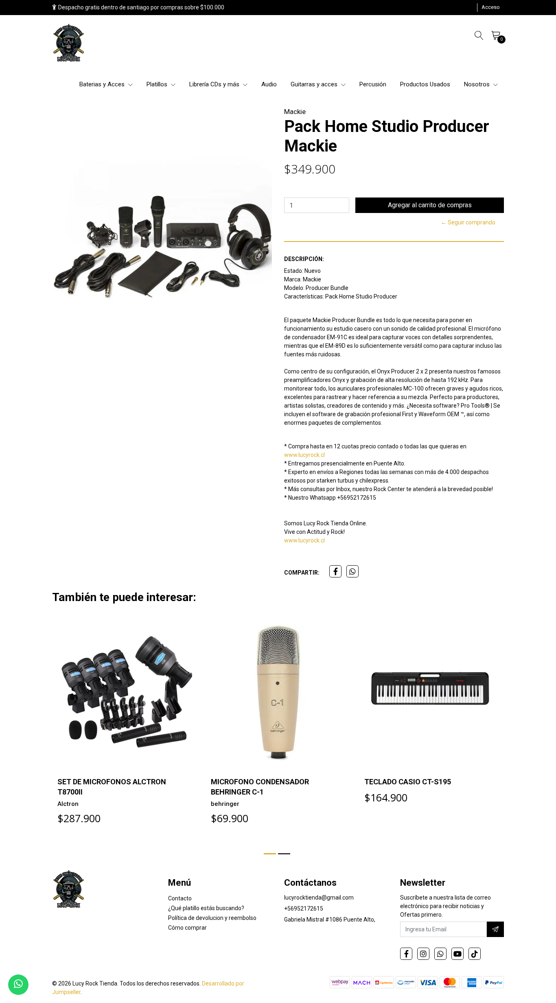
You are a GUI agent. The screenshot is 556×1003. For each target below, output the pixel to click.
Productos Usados (425, 84)
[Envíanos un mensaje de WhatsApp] (18, 984)
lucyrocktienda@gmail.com (319, 897)
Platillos (158, 84)
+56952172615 (303, 908)
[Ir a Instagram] (423, 953)
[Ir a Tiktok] (474, 953)
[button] (270, 853)
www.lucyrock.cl (304, 455)
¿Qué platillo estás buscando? (206, 908)
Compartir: (302, 572)
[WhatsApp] (440, 953)
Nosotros (477, 84)
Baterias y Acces (102, 84)
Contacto (180, 898)
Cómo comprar (187, 927)
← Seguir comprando (468, 222)
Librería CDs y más (215, 84)
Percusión (372, 84)
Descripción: (304, 259)
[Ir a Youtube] (457, 953)
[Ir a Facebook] (406, 953)
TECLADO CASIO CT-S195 (407, 781)
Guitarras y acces (315, 84)
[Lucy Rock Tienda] (69, 43)
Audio (269, 84)
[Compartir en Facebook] (335, 571)
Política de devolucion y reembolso (212, 918)
